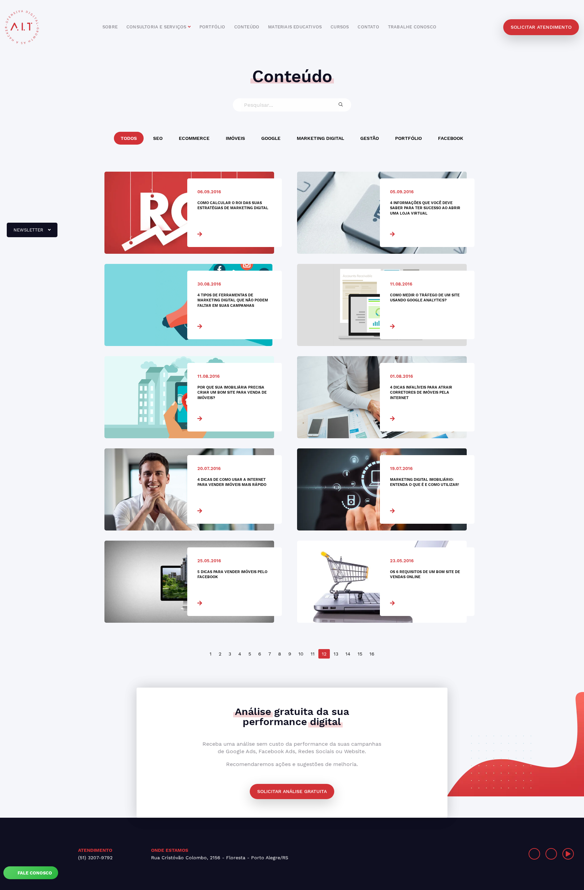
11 (313, 654)
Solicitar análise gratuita (292, 791)
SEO (158, 138)
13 (336, 654)
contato (368, 26)
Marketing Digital (320, 138)
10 (300, 654)
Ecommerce (194, 138)
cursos (340, 26)
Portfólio (408, 138)
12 (324, 654)
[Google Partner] (440, 854)
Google (271, 138)
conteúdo (247, 26)
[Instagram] (534, 854)
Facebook (450, 138)
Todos (129, 138)
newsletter (26, 232)
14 (347, 654)
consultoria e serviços (157, 26)
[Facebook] (551, 854)
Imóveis (235, 138)
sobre (110, 26)
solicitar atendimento (541, 27)
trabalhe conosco (412, 26)
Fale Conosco (34, 872)
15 (360, 654)
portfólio (212, 26)
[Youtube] (568, 854)
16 (371, 654)
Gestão (369, 138)
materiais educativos (295, 26)
